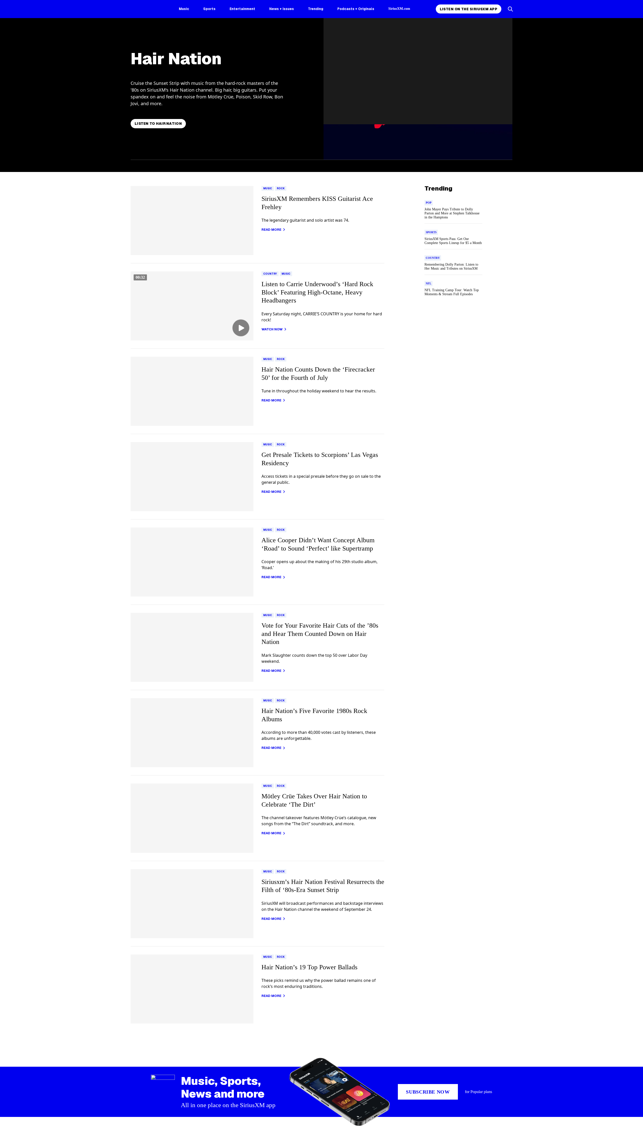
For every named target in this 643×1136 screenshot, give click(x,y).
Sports (209, 9)
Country (270, 273)
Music (184, 9)
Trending (315, 9)
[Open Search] (510, 9)
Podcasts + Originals (355, 9)
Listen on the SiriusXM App (468, 9)
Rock (281, 188)
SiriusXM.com (399, 9)
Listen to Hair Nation (158, 123)
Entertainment (242, 9)
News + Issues (281, 9)
